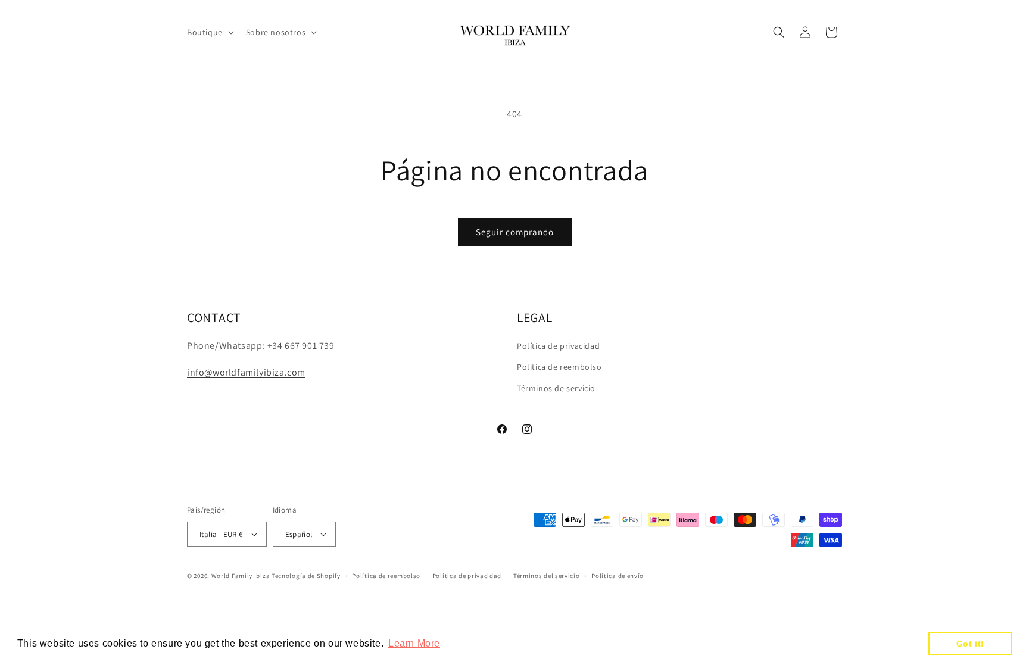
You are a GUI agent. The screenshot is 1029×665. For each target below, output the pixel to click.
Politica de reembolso (559, 366)
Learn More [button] (414, 643)
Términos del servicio (546, 576)
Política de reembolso (386, 576)
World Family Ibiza (240, 576)
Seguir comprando (515, 232)
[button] (209, 32)
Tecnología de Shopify (306, 576)
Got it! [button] (970, 643)
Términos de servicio (556, 388)
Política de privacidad (558, 346)
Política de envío (617, 576)
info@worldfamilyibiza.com (246, 372)
